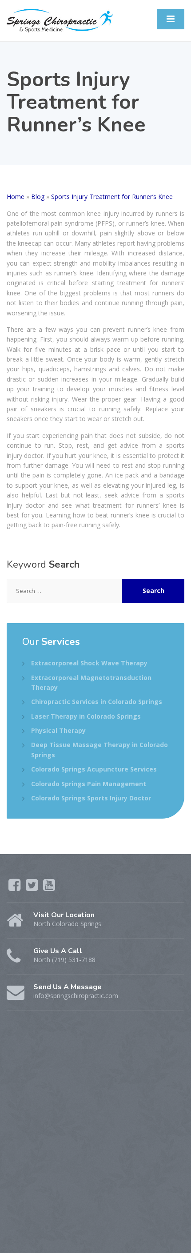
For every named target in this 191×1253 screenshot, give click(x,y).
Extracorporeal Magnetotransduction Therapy (91, 682)
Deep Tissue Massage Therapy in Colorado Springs (99, 749)
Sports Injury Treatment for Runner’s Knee (112, 196)
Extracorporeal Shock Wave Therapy (89, 663)
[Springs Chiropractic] (60, 20)
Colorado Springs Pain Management (88, 784)
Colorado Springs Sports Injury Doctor (91, 798)
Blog (37, 196)
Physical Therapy (58, 730)
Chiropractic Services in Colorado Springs (96, 701)
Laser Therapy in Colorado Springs (86, 716)
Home (15, 196)
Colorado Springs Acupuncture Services (94, 769)
